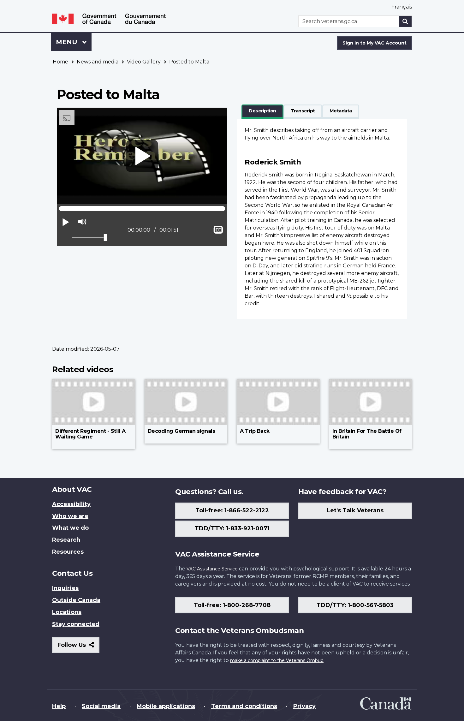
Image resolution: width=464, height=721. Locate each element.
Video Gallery (144, 62)
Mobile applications (166, 706)
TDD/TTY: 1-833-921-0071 (232, 528)
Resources (68, 551)
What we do (70, 527)
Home (60, 62)
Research (66, 539)
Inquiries (65, 588)
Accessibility (71, 504)
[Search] (405, 21)
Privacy (304, 706)
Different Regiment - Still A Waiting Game (90, 434)
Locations (66, 612)
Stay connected (75, 624)
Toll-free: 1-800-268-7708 (232, 605)
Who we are (70, 516)
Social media (101, 706)
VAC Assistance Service (212, 569)
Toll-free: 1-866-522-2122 (232, 510)
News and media (97, 62)
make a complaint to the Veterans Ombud (277, 660)
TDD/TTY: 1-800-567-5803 (355, 605)
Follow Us (78, 647)
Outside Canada (76, 600)
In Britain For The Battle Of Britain (367, 434)
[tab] (262, 111)
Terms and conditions (244, 706)
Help (59, 706)
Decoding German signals (181, 431)
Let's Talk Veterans (355, 510)
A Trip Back (255, 431)
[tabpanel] (322, 219)
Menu (67, 42)
